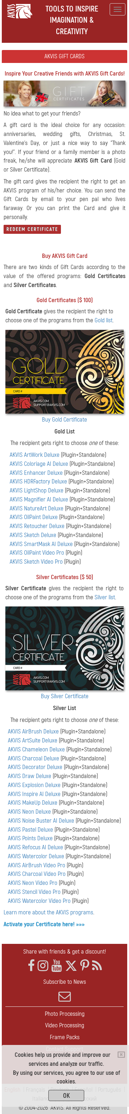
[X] (71, 966)
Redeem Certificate (32, 229)
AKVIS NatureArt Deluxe (36, 508)
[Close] (121, 1055)
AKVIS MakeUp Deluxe (32, 802)
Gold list (104, 320)
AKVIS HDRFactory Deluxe (38, 481)
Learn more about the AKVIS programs (48, 912)
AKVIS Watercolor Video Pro (39, 901)
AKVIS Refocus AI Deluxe (35, 847)
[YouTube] (56, 966)
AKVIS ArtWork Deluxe (34, 455)
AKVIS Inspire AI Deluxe (34, 794)
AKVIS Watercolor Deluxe (36, 856)
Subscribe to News (64, 982)
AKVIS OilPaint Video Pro (37, 552)
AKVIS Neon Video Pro (32, 883)
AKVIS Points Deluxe (30, 838)
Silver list (105, 597)
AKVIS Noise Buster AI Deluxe (41, 820)
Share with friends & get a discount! (64, 951)
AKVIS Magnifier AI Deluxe (39, 499)
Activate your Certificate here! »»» (44, 924)
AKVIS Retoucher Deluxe (37, 526)
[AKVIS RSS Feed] (97, 966)
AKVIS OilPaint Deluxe (34, 517)
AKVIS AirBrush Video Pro (36, 865)
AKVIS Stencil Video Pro (34, 892)
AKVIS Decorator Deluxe (35, 767)
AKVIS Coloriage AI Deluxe (39, 464)
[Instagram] (43, 966)
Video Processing (64, 1025)
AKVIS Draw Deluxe (29, 776)
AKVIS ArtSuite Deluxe (32, 740)
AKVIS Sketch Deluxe (33, 535)
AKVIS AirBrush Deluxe (33, 731)
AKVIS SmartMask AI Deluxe (41, 544)
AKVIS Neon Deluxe (29, 811)
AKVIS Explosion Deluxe (34, 785)
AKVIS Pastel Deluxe (30, 829)
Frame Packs (65, 1037)
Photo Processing (65, 1014)
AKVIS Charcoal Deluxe (33, 758)
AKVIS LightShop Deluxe (36, 490)
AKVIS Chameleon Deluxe (36, 749)
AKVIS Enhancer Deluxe (36, 473)
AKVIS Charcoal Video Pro (37, 874)
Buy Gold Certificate (64, 419)
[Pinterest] (84, 966)
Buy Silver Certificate (65, 696)
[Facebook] (31, 966)
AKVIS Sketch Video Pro (36, 561)
